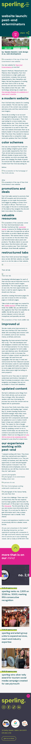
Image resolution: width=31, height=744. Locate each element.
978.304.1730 (6, 733)
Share (22, 33)
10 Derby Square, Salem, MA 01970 (14, 730)
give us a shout (9, 738)
